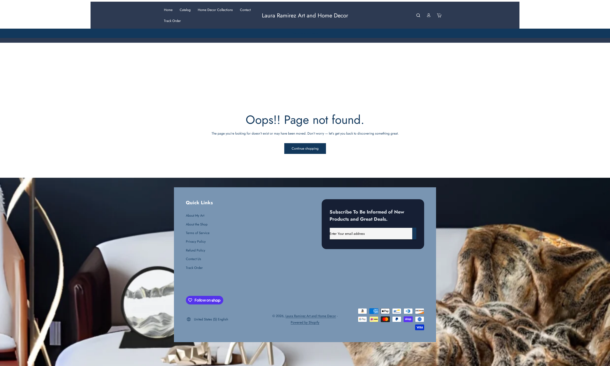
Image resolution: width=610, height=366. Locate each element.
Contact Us (193, 258)
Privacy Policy (196, 241)
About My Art (195, 215)
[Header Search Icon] (418, 15)
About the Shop (197, 224)
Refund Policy (195, 250)
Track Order (194, 267)
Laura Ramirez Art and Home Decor (310, 316)
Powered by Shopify (305, 322)
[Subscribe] (414, 234)
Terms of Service (197, 232)
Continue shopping (305, 148)
